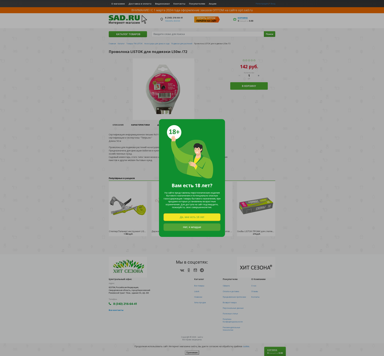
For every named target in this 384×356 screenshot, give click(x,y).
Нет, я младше (192, 227)
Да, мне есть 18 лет (192, 217)
